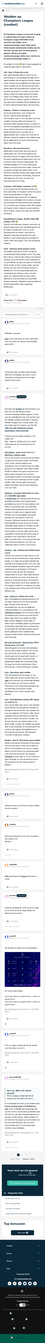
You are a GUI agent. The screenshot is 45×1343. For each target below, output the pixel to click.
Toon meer (21, 1233)
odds (7, 681)
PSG (6, 876)
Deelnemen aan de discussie (24, 1183)
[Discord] (30, 1283)
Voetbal (7, 10)
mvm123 (10, 1093)
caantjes (12, 824)
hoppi (11, 321)
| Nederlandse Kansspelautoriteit (30, 1297)
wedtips (19, 409)
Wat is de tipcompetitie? (13, 1203)
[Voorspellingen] (35, 1283)
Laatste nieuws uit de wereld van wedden (19, 1214)
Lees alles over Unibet (13, 1208)
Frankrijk (8, 757)
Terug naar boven (23, 1274)
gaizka (11, 360)
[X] (10, 1283)
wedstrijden (11, 499)
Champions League (13, 613)
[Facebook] (15, 1283)
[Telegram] (25, 1283)
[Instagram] (20, 1283)
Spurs (24, 876)
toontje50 (13, 864)
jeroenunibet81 (15, 1077)
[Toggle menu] (42, 3)
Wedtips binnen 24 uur (13, 1198)
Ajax (6, 339)
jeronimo (23, 300)
